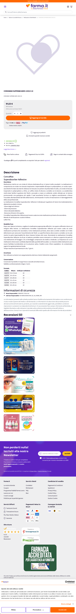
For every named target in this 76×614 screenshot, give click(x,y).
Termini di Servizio (42, 471)
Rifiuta (13, 610)
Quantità (8, 114)
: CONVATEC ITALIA (14, 145)
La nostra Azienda (9, 485)
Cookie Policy (52, 493)
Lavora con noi (8, 493)
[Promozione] (38, 326)
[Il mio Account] (68, 7)
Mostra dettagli (66, 604)
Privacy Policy (33, 471)
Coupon (6, 488)
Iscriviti (67, 453)
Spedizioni (51, 488)
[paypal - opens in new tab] (25, 123)
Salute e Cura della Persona (15, 17)
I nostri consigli (8, 496)
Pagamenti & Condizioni (55, 485)
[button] (5, 6)
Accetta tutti (62, 610)
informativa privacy (52, 458)
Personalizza (37, 610)
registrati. (47, 160)
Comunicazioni (52, 496)
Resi (27, 493)
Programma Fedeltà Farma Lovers (14, 491)
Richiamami (29, 488)
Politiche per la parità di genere (13, 498)
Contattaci (29, 485)
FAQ (27, 491)
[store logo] (37, 6)
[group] (7, 94)
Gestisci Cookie (52, 498)
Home (5, 17)
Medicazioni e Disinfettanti (30, 17)
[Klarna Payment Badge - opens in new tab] (18, 123)
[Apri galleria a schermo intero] (38, 54)
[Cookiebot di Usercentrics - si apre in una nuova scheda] (66, 582)
